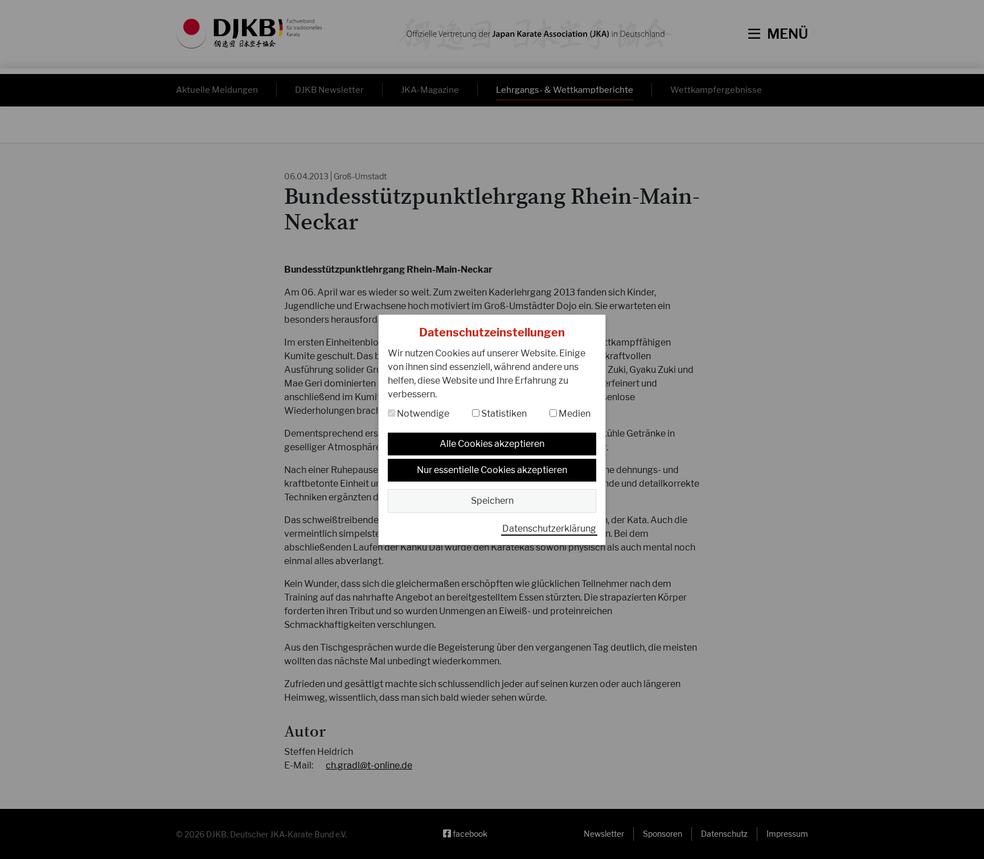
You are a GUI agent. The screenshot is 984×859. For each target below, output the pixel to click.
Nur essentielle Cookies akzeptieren (492, 470)
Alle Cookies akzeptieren (492, 443)
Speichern (492, 500)
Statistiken (503, 413)
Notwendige (422, 413)
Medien (574, 413)
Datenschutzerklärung (549, 528)
